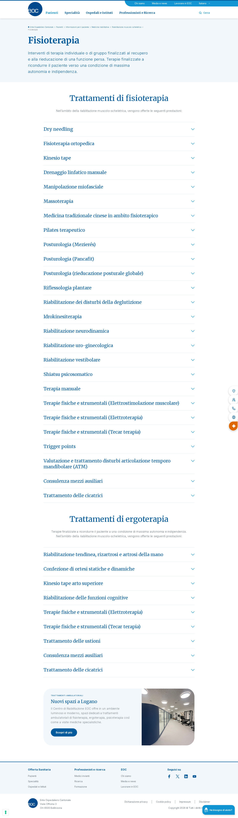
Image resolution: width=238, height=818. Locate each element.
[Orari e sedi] (233, 391)
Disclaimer (204, 801)
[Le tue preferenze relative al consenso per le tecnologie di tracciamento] (6, 812)
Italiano (202, 3)
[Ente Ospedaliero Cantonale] (35, 9)
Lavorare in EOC (183, 3)
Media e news (159, 3)
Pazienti (59, 27)
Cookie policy (163, 801)
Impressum (185, 801)
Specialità (33, 781)
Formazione (80, 786)
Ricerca (78, 781)
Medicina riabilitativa (100, 27)
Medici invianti (82, 776)
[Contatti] (233, 408)
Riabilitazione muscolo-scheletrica (126, 27)
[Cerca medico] (233, 400)
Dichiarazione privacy (136, 801)
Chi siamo (140, 3)
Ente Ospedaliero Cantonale (41, 27)
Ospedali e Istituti (37, 786)
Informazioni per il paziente (77, 27)
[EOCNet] (233, 417)
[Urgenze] (233, 426)
